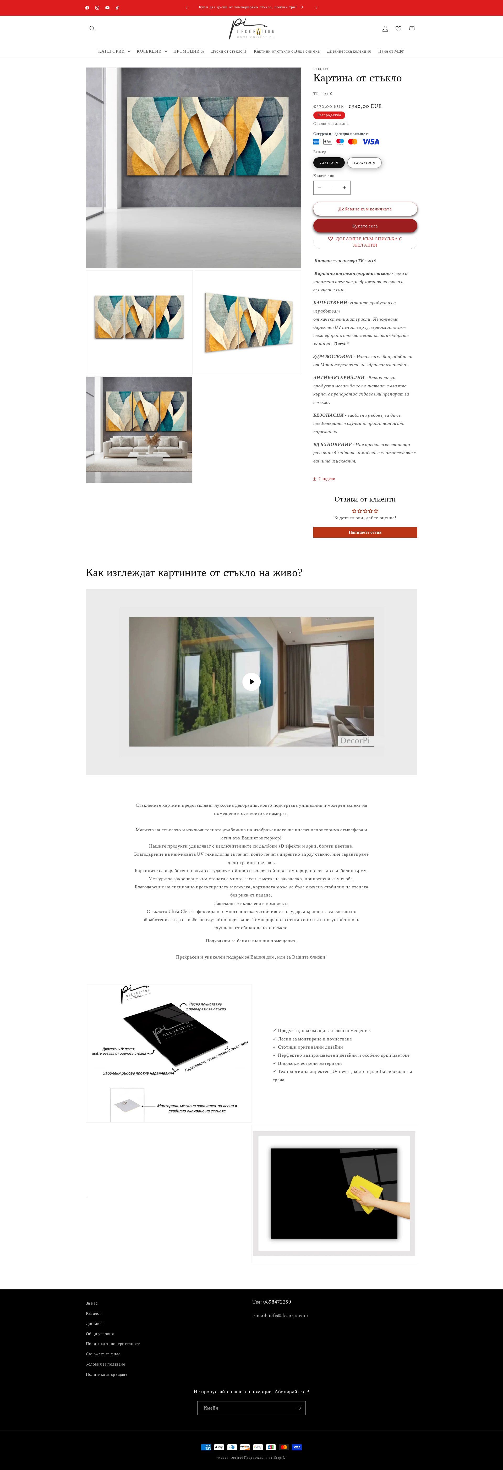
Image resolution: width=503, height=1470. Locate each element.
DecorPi (237, 1457)
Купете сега (367, 226)
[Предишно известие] (186, 7)
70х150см (329, 162)
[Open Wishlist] (398, 28)
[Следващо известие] (316, 7)
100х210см (364, 162)
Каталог (94, 1313)
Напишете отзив (365, 532)
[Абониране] (298, 1408)
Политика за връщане (107, 1374)
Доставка (95, 1324)
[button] (92, 28)
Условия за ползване (105, 1364)
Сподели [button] (327, 479)
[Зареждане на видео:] (251, 682)
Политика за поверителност (113, 1344)
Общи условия (100, 1334)
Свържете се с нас (103, 1354)
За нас (92, 1303)
